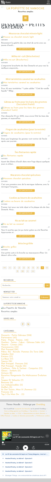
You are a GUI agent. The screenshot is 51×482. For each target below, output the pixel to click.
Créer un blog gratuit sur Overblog (16, 411)
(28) (22, 352)
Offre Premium (5, 416)
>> (33, 271)
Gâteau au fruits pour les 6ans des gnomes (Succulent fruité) (25, 103)
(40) (11, 345)
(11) (11, 371)
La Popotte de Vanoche (26, 8)
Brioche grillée (25, 243)
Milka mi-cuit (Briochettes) (26, 56)
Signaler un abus (10, 413)
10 (22, 271)
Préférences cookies (43, 416)
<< (5, 268)
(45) (9, 338)
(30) (10, 347)
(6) (7, 383)
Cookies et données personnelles (23, 416)
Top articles (33, 411)
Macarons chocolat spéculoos (25, 175)
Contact (42, 411)
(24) (7, 354)
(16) (6, 361)
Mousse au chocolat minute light (25, 33)
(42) (14, 340)
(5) (12, 385)
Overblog (40, 405)
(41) (23, 342)
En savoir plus (25, 49)
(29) (9, 350)
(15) (21, 368)
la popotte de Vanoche (22, 408)
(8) (6, 373)
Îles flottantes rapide (25, 152)
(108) (16, 335)
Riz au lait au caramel (25, 220)
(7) (12, 380)
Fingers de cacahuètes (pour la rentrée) (25, 129)
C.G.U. (19, 413)
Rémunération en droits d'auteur (34, 413)
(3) (18, 390)
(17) (7, 357)
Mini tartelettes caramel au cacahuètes (25, 79)
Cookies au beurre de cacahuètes (25, 197)
